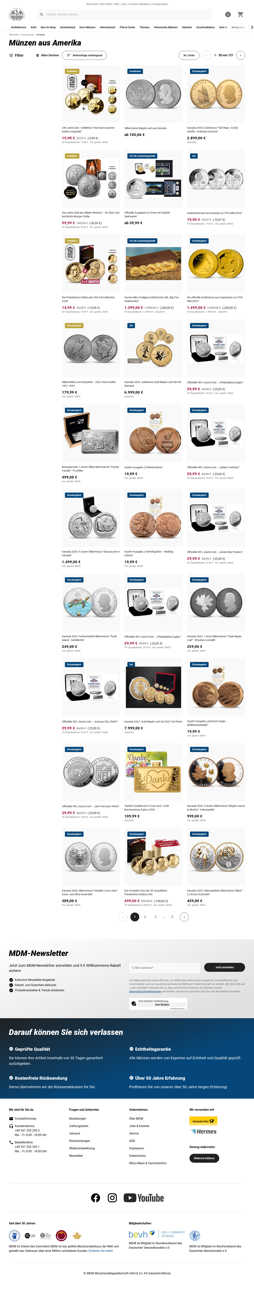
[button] (41, 14)
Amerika (40, 34)
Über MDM (106, 4)
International (107, 27)
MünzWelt (92, 4)
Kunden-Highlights (139, 4)
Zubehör (187, 27)
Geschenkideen (205, 27)
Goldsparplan (160, 4)
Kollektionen (18, 27)
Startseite (13, 34)
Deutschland (67, 27)
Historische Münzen (166, 27)
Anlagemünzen (240, 27)
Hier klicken (162, 1004)
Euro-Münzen (87, 27)
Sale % (223, 27)
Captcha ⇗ (178, 1009)
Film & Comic (127, 27)
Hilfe (116, 4)
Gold (33, 27)
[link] (17, 14)
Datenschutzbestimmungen (145, 991)
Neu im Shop (48, 27)
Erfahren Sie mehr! (101, 1251)
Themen (144, 27)
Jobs (124, 4)
